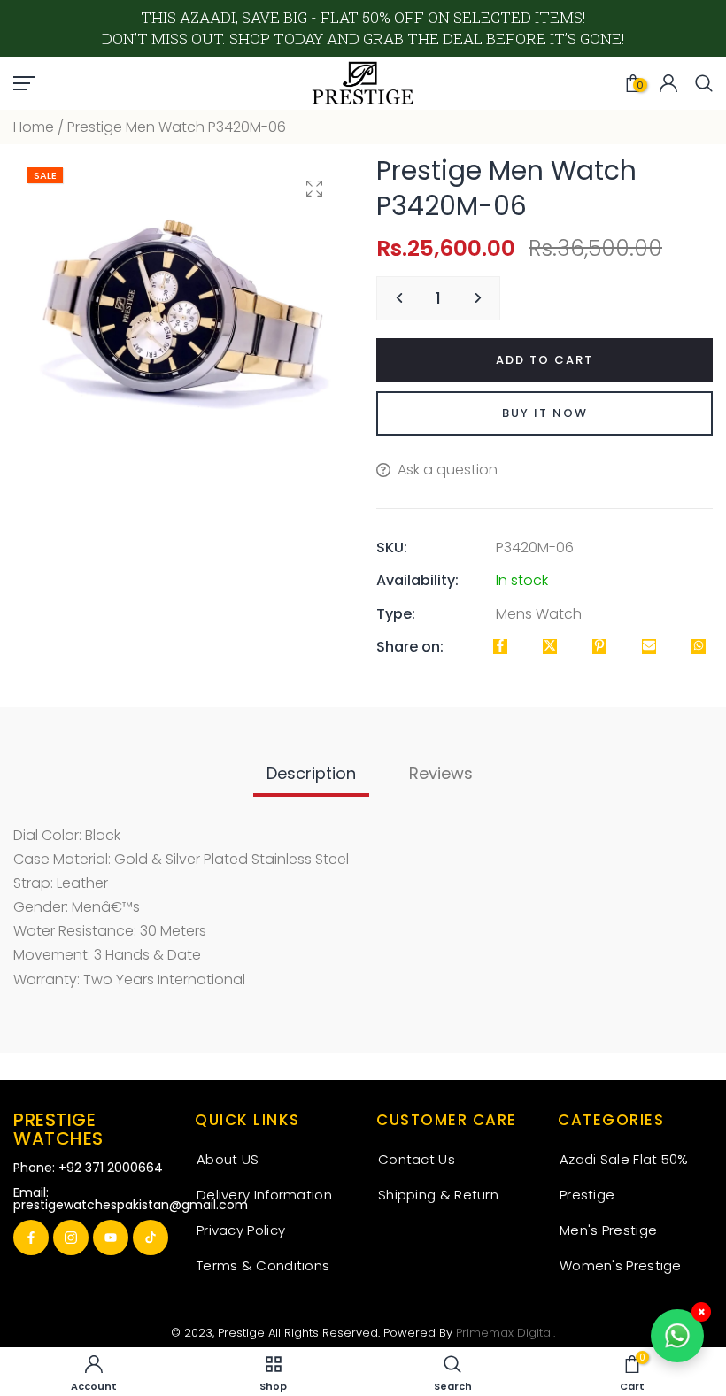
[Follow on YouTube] (110, 1237)
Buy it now (545, 413)
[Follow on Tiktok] (150, 1237)
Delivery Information (264, 1194)
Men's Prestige (608, 1230)
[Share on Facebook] (500, 646)
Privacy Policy (241, 1230)
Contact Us (416, 1159)
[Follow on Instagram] (71, 1237)
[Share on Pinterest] (599, 646)
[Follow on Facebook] (31, 1237)
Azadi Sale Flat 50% (624, 1159)
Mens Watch (539, 614)
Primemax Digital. (505, 1332)
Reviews (441, 773)
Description (311, 773)
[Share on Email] (649, 646)
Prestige (587, 1194)
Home (33, 127)
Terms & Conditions (263, 1265)
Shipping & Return (438, 1194)
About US (228, 1159)
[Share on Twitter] (550, 646)
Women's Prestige (621, 1265)
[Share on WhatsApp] (698, 646)
